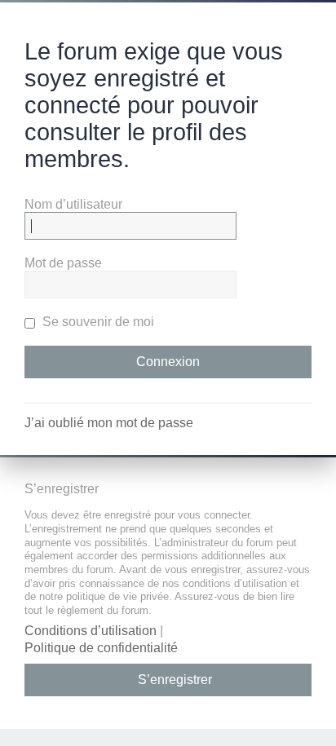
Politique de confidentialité (101, 648)
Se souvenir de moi (96, 322)
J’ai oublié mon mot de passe (108, 423)
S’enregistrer (175, 679)
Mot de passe (63, 263)
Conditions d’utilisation (90, 631)
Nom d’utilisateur (73, 204)
